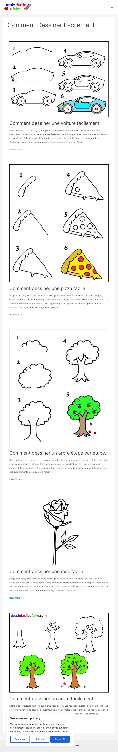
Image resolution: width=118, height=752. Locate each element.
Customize (20, 739)
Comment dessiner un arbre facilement (51, 698)
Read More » (15, 149)
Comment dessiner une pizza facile (47, 288)
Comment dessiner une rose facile (46, 571)
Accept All (60, 739)
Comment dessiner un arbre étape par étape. (57, 453)
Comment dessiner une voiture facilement (54, 123)
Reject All (40, 739)
